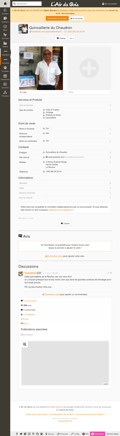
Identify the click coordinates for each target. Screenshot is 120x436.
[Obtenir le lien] (108, 272)
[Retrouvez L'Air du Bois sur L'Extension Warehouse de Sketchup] (41, 434)
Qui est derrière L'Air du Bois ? (62, 414)
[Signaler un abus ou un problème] (111, 272)
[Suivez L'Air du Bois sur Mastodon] (25, 434)
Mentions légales (113, 434)
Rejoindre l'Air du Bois (58, 18)
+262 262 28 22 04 (76, 31)
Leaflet (105, 384)
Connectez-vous (55, 255)
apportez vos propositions (61, 209)
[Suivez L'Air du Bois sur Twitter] (21, 434)
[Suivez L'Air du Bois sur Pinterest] (33, 434)
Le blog (76, 434)
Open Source (50, 10)
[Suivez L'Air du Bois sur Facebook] (17, 434)
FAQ (86, 434)
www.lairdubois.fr (65, 421)
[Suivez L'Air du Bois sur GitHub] (37, 434)
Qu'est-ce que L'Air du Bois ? (37, 414)
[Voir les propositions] (61, 92)
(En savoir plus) (67, 13)
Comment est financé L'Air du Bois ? (90, 414)
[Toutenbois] (20, 273)
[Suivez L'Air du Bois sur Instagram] (29, 434)
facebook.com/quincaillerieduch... (47, 31)
